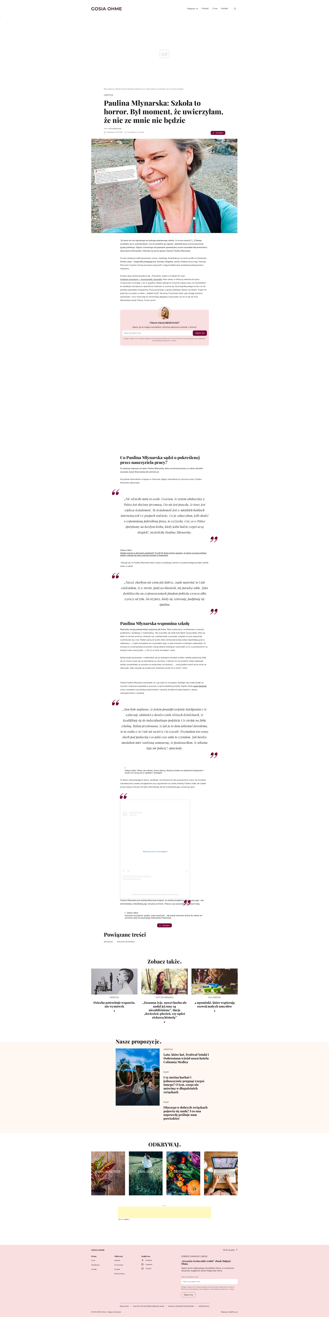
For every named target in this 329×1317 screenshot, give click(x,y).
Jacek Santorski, (200, 686)
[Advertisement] (164, 1212)
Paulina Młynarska (126, 942)
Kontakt (224, 9)
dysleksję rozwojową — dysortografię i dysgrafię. (141, 279)
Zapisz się (199, 333)
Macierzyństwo (119, 1273)
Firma (93, 1256)
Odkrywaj (118, 1256)
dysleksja (109, 942)
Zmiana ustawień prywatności (181, 1306)
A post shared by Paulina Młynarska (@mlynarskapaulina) (155, 894)
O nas (214, 9)
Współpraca (95, 1265)
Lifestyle (118, 89)
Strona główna (109, 89)
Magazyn (191, 9)
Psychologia (118, 1265)
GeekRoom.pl (233, 1312)
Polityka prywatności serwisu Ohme (148, 1306)
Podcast (205, 9)
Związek (117, 1269)
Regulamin (124, 1306)
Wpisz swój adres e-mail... (190, 1277)
